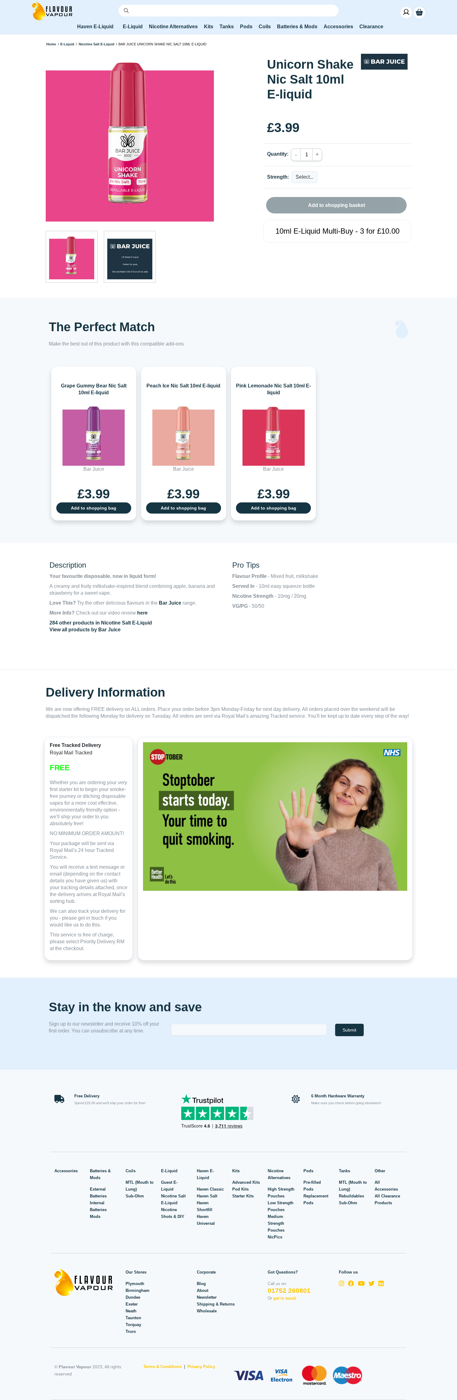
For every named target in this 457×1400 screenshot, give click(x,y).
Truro (131, 1331)
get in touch (284, 1298)
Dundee (133, 1297)
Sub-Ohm (135, 1196)
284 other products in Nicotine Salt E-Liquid (100, 622)
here (142, 612)
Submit (349, 1029)
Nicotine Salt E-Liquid (96, 44)
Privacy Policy (201, 1366)
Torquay (133, 1324)
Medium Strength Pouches (276, 1223)
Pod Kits (240, 1189)
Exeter (132, 1304)
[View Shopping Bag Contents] (419, 12)
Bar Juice (170, 603)
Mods (95, 1216)
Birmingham (138, 1290)
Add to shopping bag (93, 508)
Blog (201, 1283)
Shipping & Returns (216, 1304)
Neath (131, 1311)
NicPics (275, 1237)
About (202, 1290)
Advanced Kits (246, 1182)
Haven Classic (210, 1189)
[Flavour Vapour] (52, 10)
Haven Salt (207, 1196)
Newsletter (207, 1297)
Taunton (133, 1317)
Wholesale (207, 1311)
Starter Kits (243, 1196)
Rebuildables (351, 1196)
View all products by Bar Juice (85, 629)
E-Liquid (67, 44)
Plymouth (135, 1283)
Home (51, 44)
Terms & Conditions (162, 1366)
